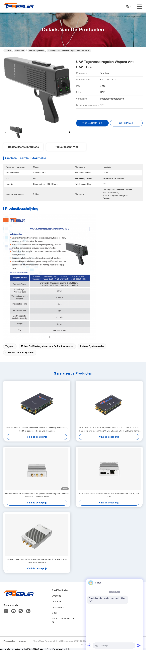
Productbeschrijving (66, 147)
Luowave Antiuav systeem (19, 352)
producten (57, 601)
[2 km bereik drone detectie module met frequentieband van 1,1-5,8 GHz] (109, 469)
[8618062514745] (13, 611)
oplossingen (58, 607)
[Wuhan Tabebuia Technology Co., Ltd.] (19, 6)
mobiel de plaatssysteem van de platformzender (47, 346)
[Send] (139, 645)
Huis (9, 51)
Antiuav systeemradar (92, 346)
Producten (19, 51)
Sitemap (22, 641)
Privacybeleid (9, 641)
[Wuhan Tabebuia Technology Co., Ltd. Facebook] (6, 611)
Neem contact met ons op (63, 620)
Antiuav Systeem (36, 51)
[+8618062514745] (28, 611)
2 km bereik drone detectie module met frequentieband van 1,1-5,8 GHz (109, 495)
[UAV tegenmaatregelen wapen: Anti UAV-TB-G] (37, 90)
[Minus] (139, 582)
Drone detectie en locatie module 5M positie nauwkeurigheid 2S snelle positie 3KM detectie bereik (37, 495)
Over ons (56, 596)
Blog (54, 613)
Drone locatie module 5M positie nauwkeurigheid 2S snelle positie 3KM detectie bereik (37, 561)
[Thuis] (19, 597)
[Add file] (90, 645)
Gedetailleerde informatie (23, 147)
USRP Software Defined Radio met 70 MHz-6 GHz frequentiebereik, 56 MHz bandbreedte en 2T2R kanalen (37, 429)
